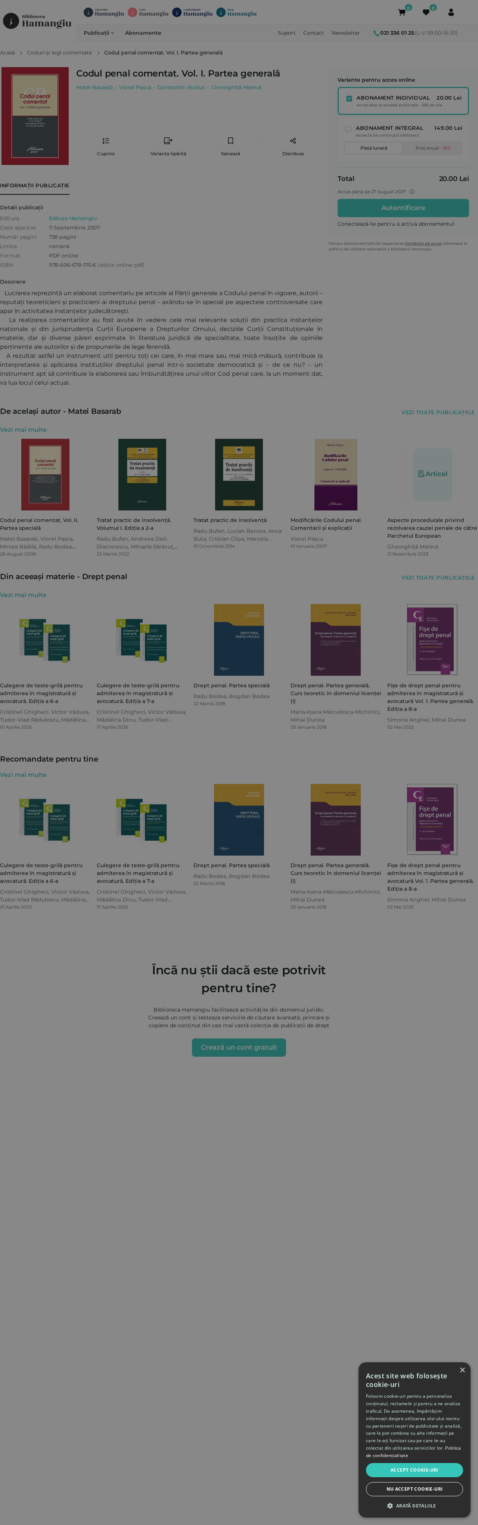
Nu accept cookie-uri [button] (415, 1489)
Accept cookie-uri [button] (414, 1470)
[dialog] (414, 1440)
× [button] (462, 1370)
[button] (414, 1505)
